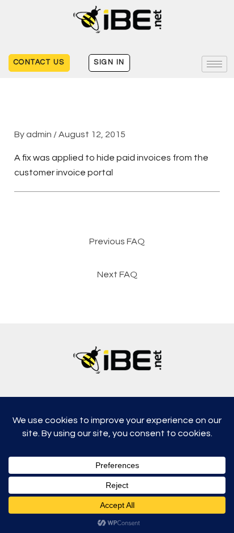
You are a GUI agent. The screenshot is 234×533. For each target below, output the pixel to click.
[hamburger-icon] (214, 64)
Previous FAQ (117, 241)
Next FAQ (117, 274)
